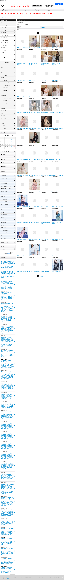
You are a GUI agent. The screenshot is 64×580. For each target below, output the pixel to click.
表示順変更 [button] (44, 27)
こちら (7, 578)
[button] (61, 4)
